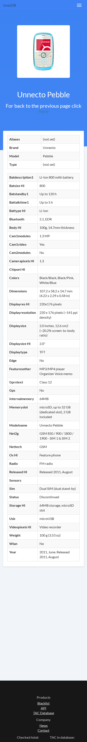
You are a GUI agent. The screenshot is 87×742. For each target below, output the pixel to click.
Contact (43, 730)
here (43, 111)
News (43, 725)
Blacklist (43, 703)
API (43, 708)
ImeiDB (9, 5)
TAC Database (43, 713)
